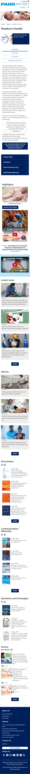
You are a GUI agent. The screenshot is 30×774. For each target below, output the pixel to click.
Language (24, 1)
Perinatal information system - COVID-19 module (18, 578)
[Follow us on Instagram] (11, 755)
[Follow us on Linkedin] (17, 755)
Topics (8, 24)
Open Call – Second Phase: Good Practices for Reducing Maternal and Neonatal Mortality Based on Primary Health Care (20, 658)
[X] (4, 755)
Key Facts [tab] (15, 53)
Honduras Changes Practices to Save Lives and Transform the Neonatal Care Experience (15, 444)
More (15, 364)
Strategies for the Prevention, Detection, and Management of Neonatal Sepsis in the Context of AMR (15, 247)
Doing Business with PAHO (9, 729)
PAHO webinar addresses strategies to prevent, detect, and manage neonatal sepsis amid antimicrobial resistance (14, 302)
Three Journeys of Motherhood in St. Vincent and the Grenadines (14, 393)
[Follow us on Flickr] (21, 755)
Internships (5, 718)
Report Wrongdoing (15, 748)
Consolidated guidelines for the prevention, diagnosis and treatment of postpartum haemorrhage (19, 485)
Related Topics (8, 157)
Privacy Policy (6, 733)
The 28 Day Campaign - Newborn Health (20, 36)
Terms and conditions (8, 737)
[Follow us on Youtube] (14, 755)
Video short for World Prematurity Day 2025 (16, 553)
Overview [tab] (15, 49)
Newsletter (7, 162)
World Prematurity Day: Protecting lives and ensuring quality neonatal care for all (15, 418)
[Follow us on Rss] (24, 755)
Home (3, 24)
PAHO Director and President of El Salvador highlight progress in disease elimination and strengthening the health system (14, 354)
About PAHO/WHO (7, 714)
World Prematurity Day (10, 167)
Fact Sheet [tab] (15, 57)
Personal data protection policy (10, 735)
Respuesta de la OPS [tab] (15, 60)
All (2, 465)
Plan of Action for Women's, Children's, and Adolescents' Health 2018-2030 (18, 609)
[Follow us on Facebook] (7, 755)
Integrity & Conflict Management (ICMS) (13, 731)
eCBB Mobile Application (11, 172)
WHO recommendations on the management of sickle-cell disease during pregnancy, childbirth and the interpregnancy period (19, 499)
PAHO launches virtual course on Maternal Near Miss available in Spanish (15, 327)
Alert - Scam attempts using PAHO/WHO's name (13, 725)
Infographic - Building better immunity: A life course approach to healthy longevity (19, 567)
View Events (5, 650)
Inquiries (4, 744)
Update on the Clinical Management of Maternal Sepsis (20, 688)
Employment (5, 716)
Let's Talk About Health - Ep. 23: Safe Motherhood (19, 541)
